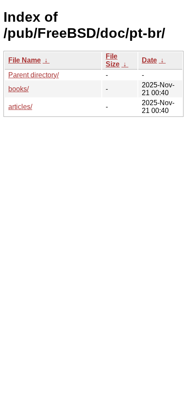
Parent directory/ (33, 75)
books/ (18, 89)
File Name (24, 60)
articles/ (20, 106)
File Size (113, 60)
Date (149, 60)
